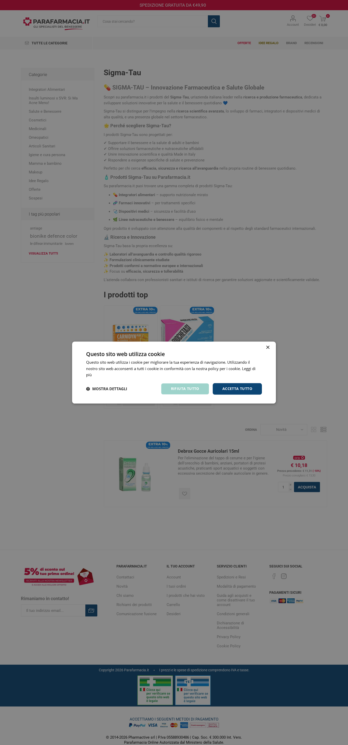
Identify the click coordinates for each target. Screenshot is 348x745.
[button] (106, 389)
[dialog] (174, 372)
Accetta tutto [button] (237, 388)
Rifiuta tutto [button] (185, 388)
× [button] (268, 347)
